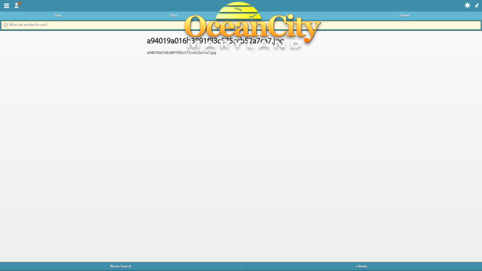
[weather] (467, 5)
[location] (17, 5)
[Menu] (5, 5)
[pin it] (476, 6)
